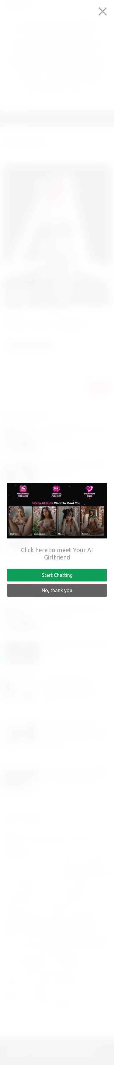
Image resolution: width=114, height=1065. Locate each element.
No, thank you (57, 590)
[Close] (102, 11)
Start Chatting (57, 575)
